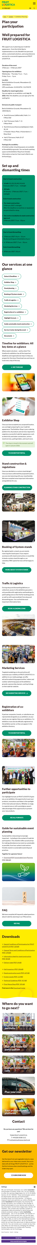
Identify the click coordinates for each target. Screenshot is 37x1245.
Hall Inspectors (13, 969)
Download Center (19, 988)
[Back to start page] (7, 3)
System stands (13, 977)
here (9, 156)
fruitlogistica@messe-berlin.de (19, 1140)
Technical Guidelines (15, 980)
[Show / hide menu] (34, 3)
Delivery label (13, 963)
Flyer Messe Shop (14, 984)
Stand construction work (17, 973)
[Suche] (34, 8)
